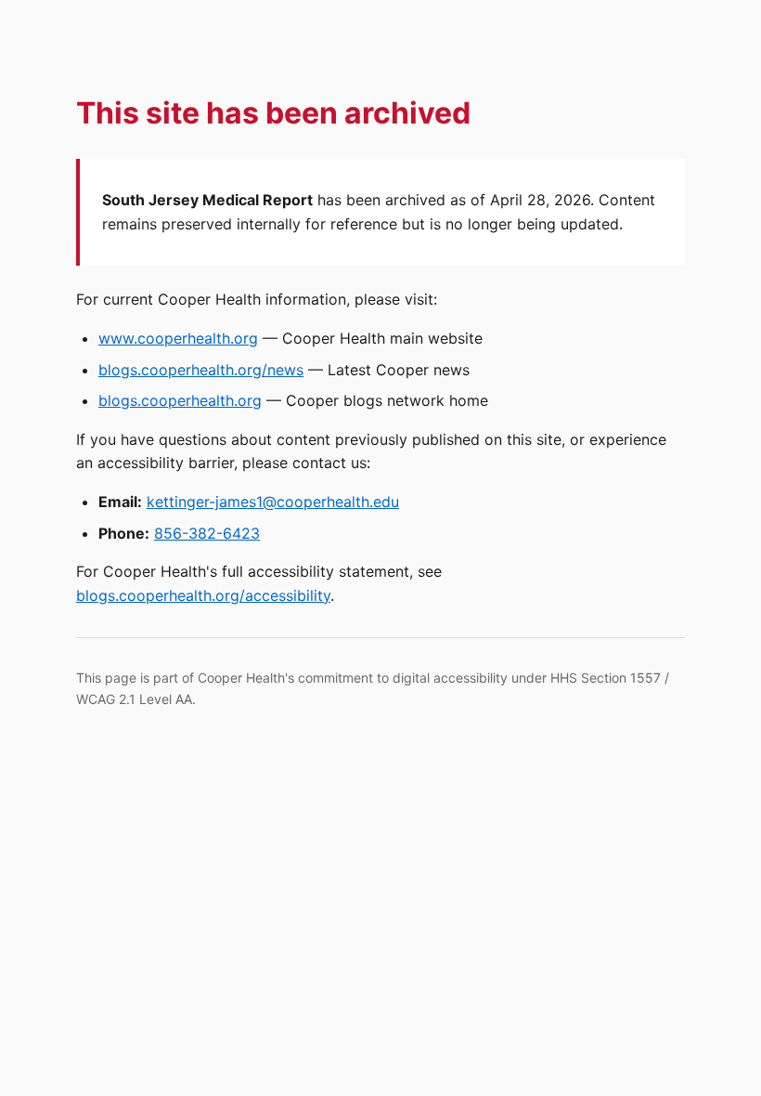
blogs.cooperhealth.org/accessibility (203, 595)
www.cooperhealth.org (178, 338)
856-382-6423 (207, 533)
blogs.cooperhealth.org (180, 400)
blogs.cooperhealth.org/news (200, 369)
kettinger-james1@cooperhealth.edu (273, 501)
